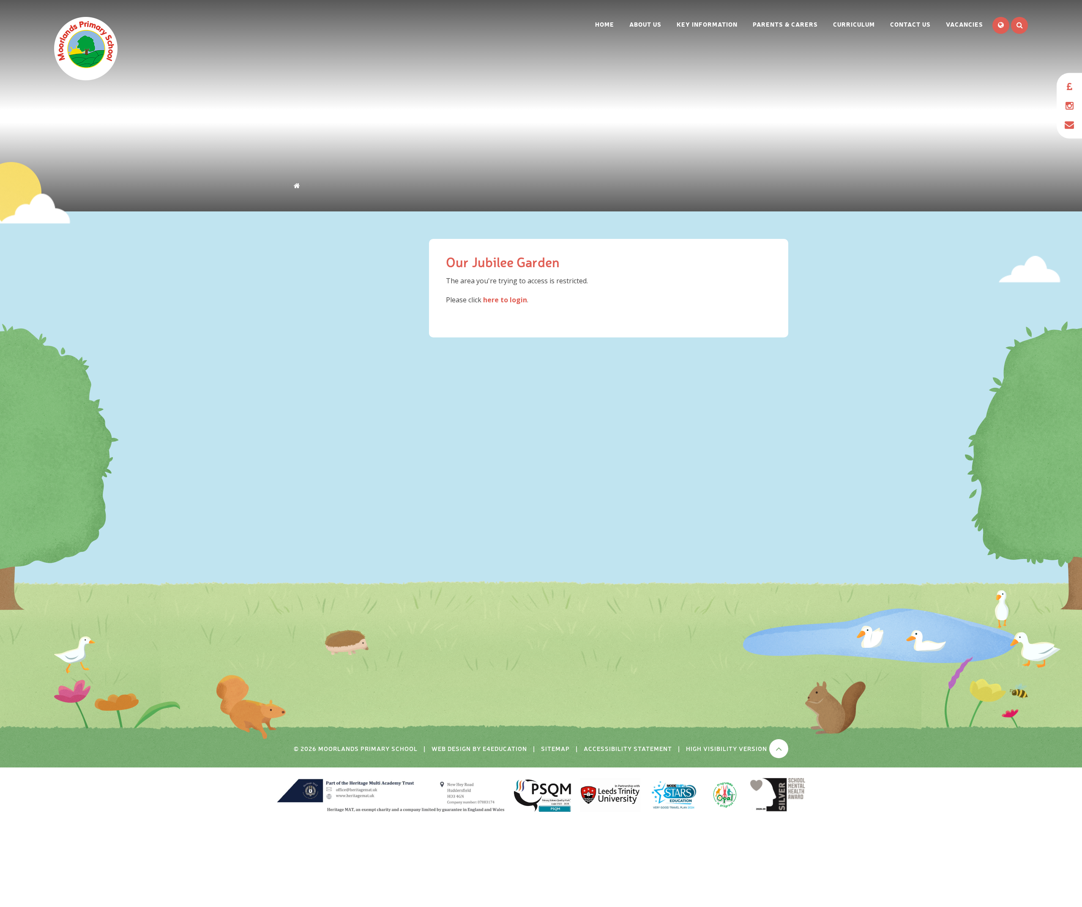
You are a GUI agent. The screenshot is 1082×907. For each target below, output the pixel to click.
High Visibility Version (726, 748)
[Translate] (1000, 25)
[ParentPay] (1069, 86)
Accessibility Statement (628, 748)
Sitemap (555, 748)
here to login (505, 299)
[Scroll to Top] (778, 748)
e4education (505, 748)
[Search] (1019, 25)
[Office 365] (1069, 124)
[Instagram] (1069, 105)
